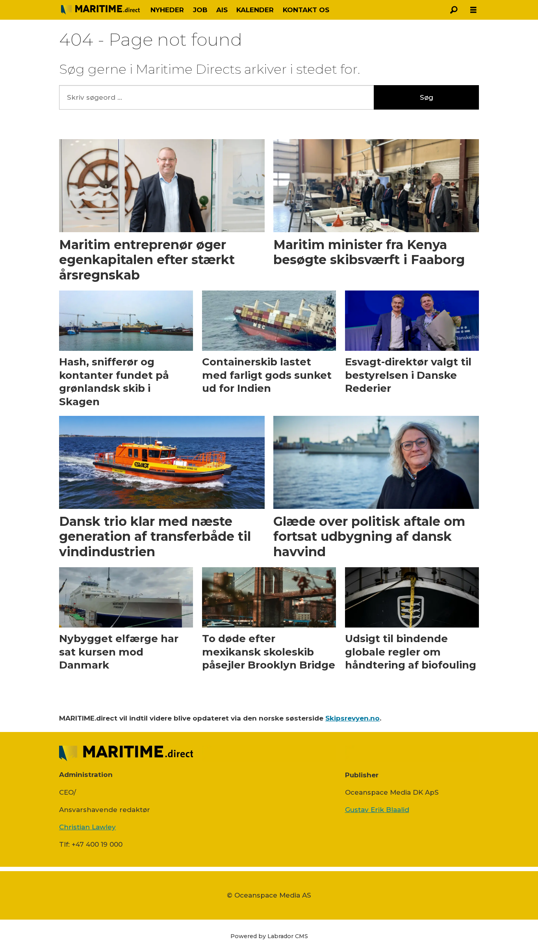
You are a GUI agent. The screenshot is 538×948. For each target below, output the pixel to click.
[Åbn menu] (473, 10)
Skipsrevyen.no (352, 718)
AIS (222, 10)
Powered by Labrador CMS (269, 936)
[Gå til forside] (100, 10)
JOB (200, 10)
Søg (426, 97)
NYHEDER (167, 10)
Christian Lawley (87, 827)
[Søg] (454, 10)
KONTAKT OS (306, 10)
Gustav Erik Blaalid (377, 810)
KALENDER (255, 10)
